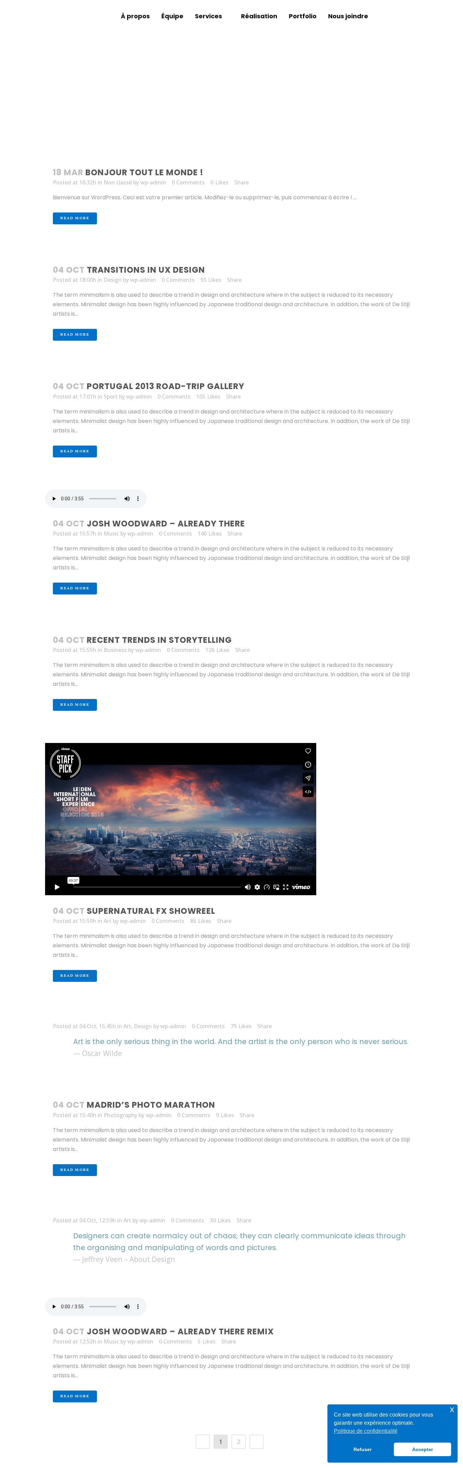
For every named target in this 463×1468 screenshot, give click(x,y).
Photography (120, 1115)
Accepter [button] (422, 1449)
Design (113, 280)
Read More (74, 218)
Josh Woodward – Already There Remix (180, 1331)
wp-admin (153, 182)
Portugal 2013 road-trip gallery (165, 386)
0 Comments (188, 182)
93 (210, 279)
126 (217, 650)
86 (200, 921)
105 (208, 396)
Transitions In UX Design (146, 269)
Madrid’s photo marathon (151, 1104)
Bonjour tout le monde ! (144, 172)
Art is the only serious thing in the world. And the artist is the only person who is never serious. (240, 1041)
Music (111, 533)
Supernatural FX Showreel (151, 911)
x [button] (452, 1409)
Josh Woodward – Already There (166, 523)
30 (220, 1220)
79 (240, 1026)
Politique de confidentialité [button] (366, 1431)
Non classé (118, 182)
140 (210, 533)
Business (115, 650)
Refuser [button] (362, 1449)
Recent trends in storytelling (159, 640)
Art (108, 921)
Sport (111, 396)
